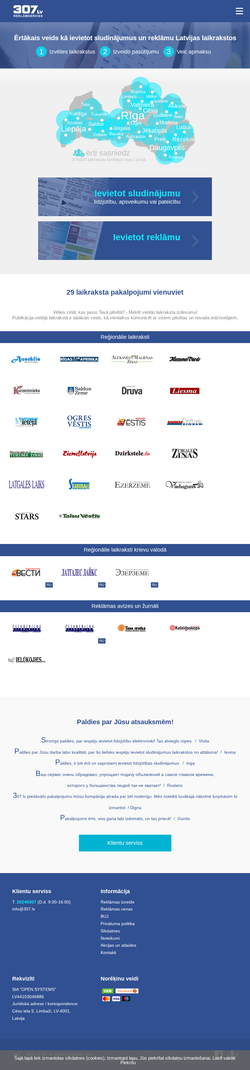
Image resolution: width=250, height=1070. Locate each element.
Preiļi (160, 140)
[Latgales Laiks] (26, 484)
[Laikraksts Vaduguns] (185, 484)
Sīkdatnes (110, 930)
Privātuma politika (118, 923)
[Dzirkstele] (132, 452)
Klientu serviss (125, 843)
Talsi (85, 104)
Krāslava (176, 157)
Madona (168, 123)
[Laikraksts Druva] (132, 390)
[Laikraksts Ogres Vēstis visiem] (79, 421)
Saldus (96, 124)
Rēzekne (184, 139)
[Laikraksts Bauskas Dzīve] (185, 421)
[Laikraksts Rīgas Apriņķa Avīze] (79, 358)
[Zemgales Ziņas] (185, 452)
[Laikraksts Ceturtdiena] (26, 628)
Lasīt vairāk (224, 1058)
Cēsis (150, 110)
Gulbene (162, 116)
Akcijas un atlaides (118, 945)
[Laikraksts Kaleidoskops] (185, 628)
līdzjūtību (105, 202)
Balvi (178, 116)
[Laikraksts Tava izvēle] (132, 628)
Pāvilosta (74, 123)
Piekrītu (128, 1062)
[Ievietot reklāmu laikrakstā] (196, 240)
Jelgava (121, 128)
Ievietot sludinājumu (137, 193)
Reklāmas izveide (117, 902)
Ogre (136, 123)
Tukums (98, 114)
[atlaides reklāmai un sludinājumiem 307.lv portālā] (179, 246)
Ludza (183, 128)
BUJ (105, 916)
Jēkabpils (154, 130)
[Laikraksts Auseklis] (26, 358)
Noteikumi (110, 938)
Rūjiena (138, 91)
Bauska (116, 133)
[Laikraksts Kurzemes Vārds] (185, 358)
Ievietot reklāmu (146, 237)
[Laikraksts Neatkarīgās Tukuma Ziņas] (26, 452)
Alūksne (177, 106)
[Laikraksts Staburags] (79, 484)
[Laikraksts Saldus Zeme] (79, 390)
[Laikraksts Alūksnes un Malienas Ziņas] (132, 358)
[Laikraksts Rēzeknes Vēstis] (132, 421)
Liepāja (73, 129)
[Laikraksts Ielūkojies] (26, 659)
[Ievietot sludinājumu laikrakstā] (196, 196)
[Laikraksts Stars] (26, 515)
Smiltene (161, 101)
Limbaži (129, 96)
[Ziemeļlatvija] (79, 452)
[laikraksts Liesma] (185, 390)
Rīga (133, 115)
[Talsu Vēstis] (79, 515)
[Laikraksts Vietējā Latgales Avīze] (26, 421)
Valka (151, 96)
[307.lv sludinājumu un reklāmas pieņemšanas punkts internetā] (28, 11)
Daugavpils (167, 147)
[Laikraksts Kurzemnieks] (26, 390)
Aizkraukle (136, 136)
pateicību (169, 202)
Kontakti (108, 952)
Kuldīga (78, 114)
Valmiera (142, 105)
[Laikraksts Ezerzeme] (132, 484)
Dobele (100, 134)
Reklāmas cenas (117, 909)
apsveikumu (133, 202)
